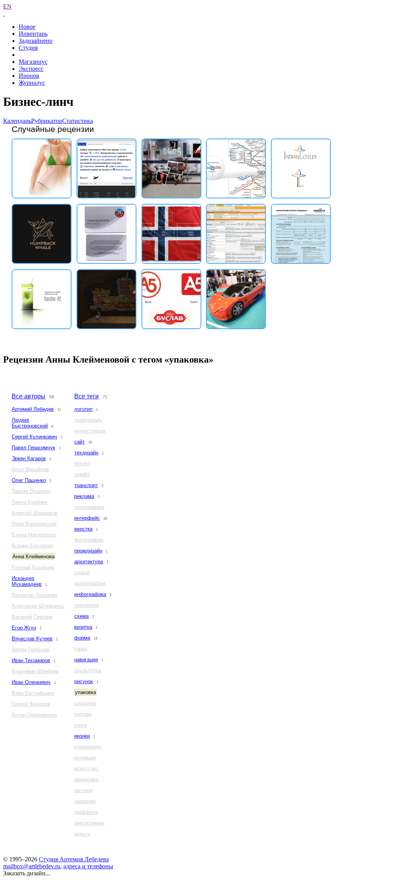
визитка (83, 627)
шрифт (82, 474)
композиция (87, 747)
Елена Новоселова (34, 535)
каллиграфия (89, 583)
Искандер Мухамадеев (27, 581)
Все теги (86, 396)
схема (81, 616)
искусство (86, 768)
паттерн (83, 790)
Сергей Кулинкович (34, 437)
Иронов (29, 75)
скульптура (87, 670)
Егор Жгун (24, 628)
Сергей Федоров (31, 704)
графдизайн (88, 420)
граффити (86, 812)
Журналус (32, 82)
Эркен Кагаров (29, 458)
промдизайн (88, 551)
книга (80, 725)
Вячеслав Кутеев (32, 639)
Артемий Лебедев (33, 409)
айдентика (86, 779)
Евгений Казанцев (33, 567)
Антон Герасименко (34, 715)
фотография (88, 540)
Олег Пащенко (29, 480)
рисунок (83, 681)
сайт (79, 442)
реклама (84, 496)
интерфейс (87, 518)
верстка (83, 529)
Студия (28, 47)
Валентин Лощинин (34, 595)
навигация (86, 660)
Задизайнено (35, 40)
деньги (82, 834)
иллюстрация (90, 431)
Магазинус (33, 61)
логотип (83, 409)
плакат (82, 572)
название (85, 801)
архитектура (88, 561)
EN (7, 6)
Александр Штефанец (38, 606)
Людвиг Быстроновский (30, 423)
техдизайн (86, 453)
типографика (89, 507)
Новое (27, 26)
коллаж (83, 714)
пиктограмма (89, 823)
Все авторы (28, 396)
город (80, 649)
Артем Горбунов (30, 649)
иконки (82, 736)
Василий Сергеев (32, 617)
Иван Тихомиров (31, 660)
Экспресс (31, 68)
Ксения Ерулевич (32, 546)
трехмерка (86, 605)
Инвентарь (33, 33)
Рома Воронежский (34, 524)
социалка (85, 703)
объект (82, 463)
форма (82, 638)
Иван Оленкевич (31, 682)
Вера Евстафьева (33, 693)
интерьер (85, 758)
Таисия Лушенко (31, 491)
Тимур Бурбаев (29, 502)
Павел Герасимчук (33, 448)
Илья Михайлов (30, 469)
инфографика (90, 594)
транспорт (86, 485)
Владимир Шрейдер (35, 671)
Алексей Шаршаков (35, 513)
